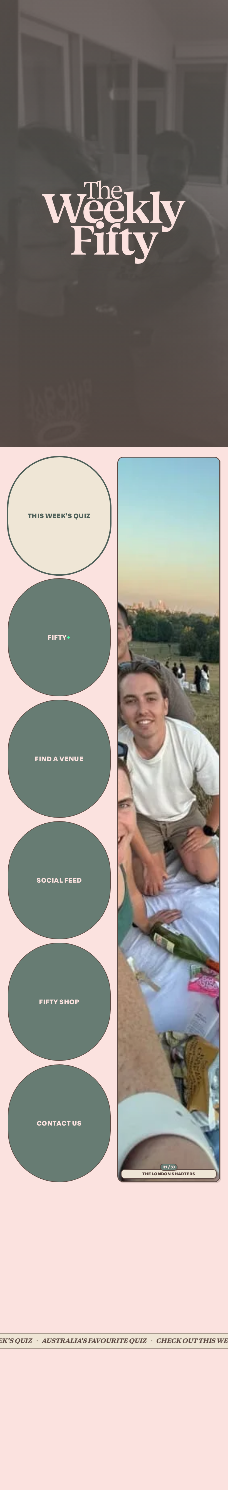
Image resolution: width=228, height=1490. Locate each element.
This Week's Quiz (59, 515)
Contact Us (59, 1123)
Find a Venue (59, 758)
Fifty (59, 637)
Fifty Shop (59, 1001)
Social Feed (59, 880)
